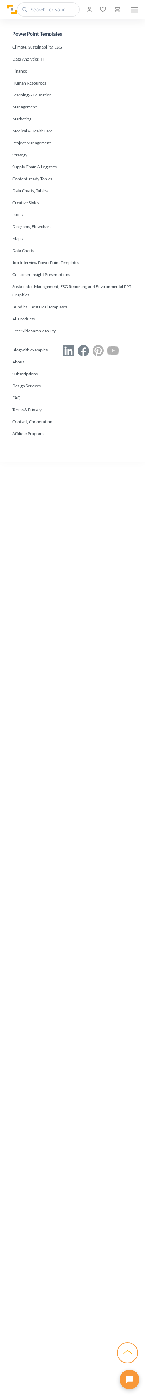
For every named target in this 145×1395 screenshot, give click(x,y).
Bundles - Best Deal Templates (39, 306)
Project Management (31, 142)
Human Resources (29, 83)
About (18, 361)
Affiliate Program (28, 433)
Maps (17, 238)
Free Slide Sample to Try (34, 330)
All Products (23, 318)
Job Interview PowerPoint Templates (45, 262)
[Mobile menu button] (134, 9)
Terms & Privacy (27, 409)
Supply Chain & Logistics (34, 166)
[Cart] (116, 9)
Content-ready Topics (32, 178)
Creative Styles (25, 202)
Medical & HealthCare (32, 130)
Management (24, 107)
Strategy (19, 154)
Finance (19, 71)
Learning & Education (32, 95)
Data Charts (23, 250)
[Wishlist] (102, 9)
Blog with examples (30, 349)
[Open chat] (129, 1379)
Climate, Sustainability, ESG (37, 47)
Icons (17, 214)
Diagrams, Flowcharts (32, 226)
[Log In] (88, 9)
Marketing (21, 118)
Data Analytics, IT (28, 59)
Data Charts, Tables (30, 190)
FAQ (16, 397)
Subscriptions (25, 373)
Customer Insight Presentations (41, 274)
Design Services (26, 385)
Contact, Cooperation (32, 421)
